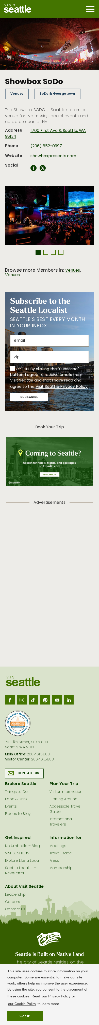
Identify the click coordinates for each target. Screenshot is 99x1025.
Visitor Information (66, 792)
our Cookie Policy (22, 1004)
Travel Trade (61, 853)
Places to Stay (17, 814)
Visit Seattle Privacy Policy (62, 387)
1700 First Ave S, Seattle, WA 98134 (45, 134)
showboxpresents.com (53, 156)
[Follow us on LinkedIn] (69, 700)
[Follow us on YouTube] (57, 700)
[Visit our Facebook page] (10, 700)
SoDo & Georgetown (57, 93)
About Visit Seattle (24, 886)
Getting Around (63, 799)
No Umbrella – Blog (22, 846)
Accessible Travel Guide (65, 809)
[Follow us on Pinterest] (45, 700)
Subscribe (29, 397)
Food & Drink (16, 799)
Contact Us (28, 773)
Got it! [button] (25, 1016)
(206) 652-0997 (46, 146)
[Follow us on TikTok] (33, 700)
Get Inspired (17, 838)
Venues (16, 93)
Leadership (15, 895)
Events (11, 807)
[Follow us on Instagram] (21, 700)
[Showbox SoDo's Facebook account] (33, 169)
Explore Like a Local (22, 861)
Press (54, 861)
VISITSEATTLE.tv (17, 853)
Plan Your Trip (64, 784)
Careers (12, 902)
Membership (61, 868)
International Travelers (61, 822)
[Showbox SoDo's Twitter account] (43, 169)
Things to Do (16, 792)
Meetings (58, 846)
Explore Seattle (20, 784)
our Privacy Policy (56, 996)
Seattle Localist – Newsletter (20, 870)
